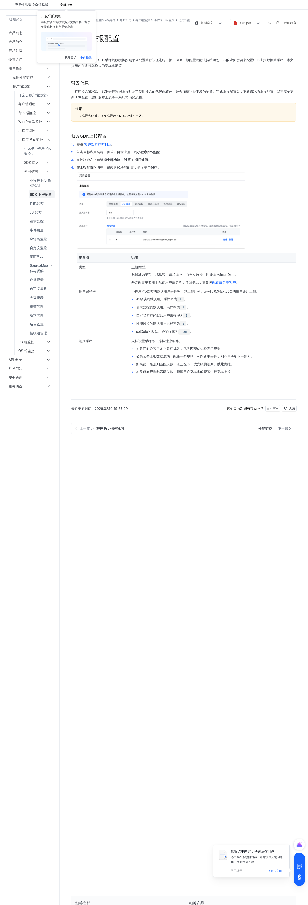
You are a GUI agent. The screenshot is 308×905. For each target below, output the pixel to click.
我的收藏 (290, 23)
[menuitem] (30, 95)
